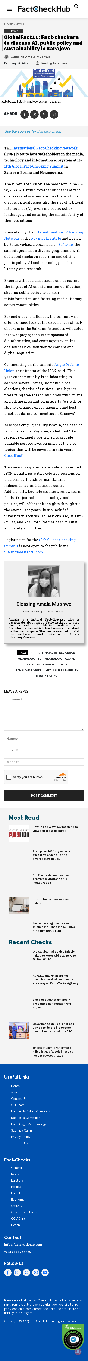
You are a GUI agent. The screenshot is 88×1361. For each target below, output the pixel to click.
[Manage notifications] (78, 1351)
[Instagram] (17, 1272)
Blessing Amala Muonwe (30, 57)
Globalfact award (60, 658)
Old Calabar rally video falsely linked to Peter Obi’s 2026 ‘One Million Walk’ (54, 955)
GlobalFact (13, 455)
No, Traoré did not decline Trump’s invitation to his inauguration (51, 879)
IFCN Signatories (28, 670)
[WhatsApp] (54, 114)
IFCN (64, 664)
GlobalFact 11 (29, 658)
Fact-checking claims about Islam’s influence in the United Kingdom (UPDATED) (54, 927)
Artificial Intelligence (56, 652)
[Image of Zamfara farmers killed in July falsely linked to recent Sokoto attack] (19, 1054)
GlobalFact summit (41, 664)
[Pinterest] (44, 114)
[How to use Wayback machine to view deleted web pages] (19, 833)
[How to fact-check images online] (19, 905)
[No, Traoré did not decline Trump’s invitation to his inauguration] (19, 881)
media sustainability (61, 670)
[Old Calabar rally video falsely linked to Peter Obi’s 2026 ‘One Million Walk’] (19, 958)
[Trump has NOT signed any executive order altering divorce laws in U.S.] (19, 857)
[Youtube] (45, 1272)
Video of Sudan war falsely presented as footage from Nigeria (52, 1003)
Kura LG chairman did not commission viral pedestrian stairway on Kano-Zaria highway (55, 979)
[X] (34, 114)
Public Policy (46, 676)
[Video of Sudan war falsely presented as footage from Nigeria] (19, 1006)
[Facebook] (24, 114)
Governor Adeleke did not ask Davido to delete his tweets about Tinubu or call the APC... (54, 1027)
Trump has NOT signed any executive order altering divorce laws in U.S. (51, 855)
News (20, 24)
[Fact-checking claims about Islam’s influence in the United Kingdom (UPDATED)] (19, 929)
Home (8, 24)
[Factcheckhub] (44, 9)
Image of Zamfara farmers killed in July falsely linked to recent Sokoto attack (53, 1051)
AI (32, 652)
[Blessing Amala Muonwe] (7, 57)
